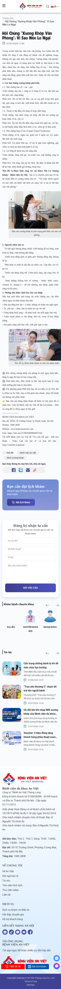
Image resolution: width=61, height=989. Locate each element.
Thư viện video (10, 890)
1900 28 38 (14, 966)
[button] (47, 605)
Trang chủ (7, 18)
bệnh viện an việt (28, 453)
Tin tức (6, 880)
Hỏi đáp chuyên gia (13, 914)
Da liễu (11, 627)
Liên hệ (6, 894)
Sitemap (31, 985)
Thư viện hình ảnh (12, 885)
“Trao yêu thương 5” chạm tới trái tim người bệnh (40, 688)
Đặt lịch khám (23, 502)
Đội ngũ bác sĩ (10, 876)
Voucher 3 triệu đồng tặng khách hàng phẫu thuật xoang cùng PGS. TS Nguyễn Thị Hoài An (41, 735)
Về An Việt (8, 871)
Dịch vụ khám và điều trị (15, 909)
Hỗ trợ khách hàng (12, 919)
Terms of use (30, 981)
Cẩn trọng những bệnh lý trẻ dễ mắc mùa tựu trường (41, 665)
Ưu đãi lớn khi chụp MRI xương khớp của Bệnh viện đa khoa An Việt (41, 712)
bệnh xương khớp (15, 458)
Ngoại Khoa (50, 627)
